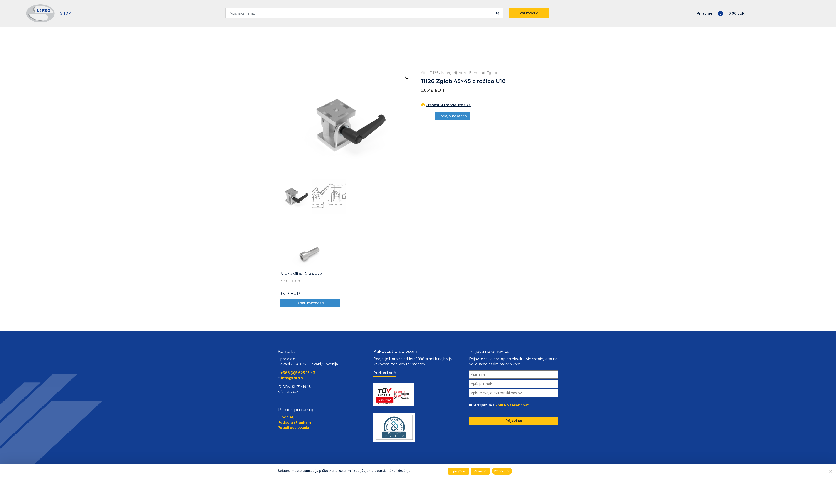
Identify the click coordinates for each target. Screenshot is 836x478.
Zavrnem (480, 471)
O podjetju (287, 417)
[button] (407, 78)
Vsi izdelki (529, 13)
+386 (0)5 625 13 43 (298, 373)
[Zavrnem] (830, 471)
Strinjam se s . (501, 405)
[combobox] (364, 13)
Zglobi (492, 73)
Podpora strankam (294, 422)
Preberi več (502, 471)
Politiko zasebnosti (512, 405)
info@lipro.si (292, 378)
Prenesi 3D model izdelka (448, 105)
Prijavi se (705, 13)
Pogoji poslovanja (293, 428)
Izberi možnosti (310, 303)
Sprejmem (458, 471)
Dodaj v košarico (452, 116)
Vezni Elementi (472, 73)
